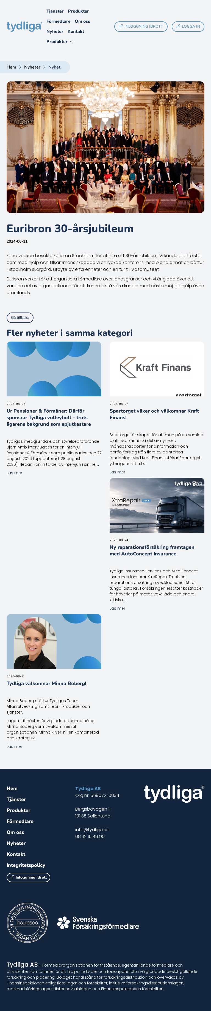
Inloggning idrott (143, 26)
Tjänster (55, 11)
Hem (11, 67)
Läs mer (14, 473)
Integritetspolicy (26, 865)
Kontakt (76, 32)
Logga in (191, 26)
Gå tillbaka (20, 317)
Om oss (82, 21)
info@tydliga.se (92, 830)
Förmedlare (58, 21)
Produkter (78, 11)
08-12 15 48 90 (90, 836)
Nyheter (54, 32)
